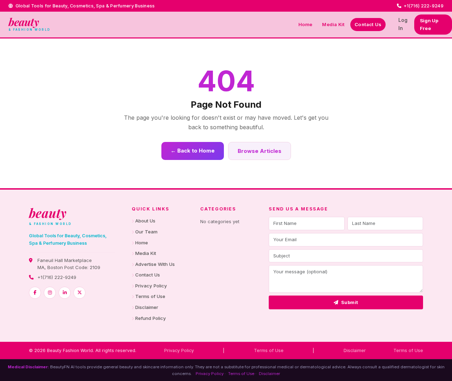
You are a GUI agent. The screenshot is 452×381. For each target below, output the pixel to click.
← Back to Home (193, 150)
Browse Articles (259, 151)
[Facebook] (35, 293)
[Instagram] (50, 293)
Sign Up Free (429, 24)
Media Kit (333, 24)
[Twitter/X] (79, 293)
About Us (145, 221)
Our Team (146, 231)
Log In (403, 24)
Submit (349, 302)
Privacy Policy (151, 285)
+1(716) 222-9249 (56, 277)
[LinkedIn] (65, 293)
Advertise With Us (155, 264)
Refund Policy (150, 318)
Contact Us (368, 24)
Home (305, 24)
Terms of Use (150, 296)
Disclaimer (146, 307)
